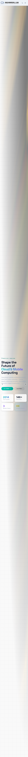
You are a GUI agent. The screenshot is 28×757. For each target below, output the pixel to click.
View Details (18, 42)
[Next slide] (25, 384)
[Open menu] (25, 3)
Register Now (6, 42)
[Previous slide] (2, 384)
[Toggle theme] (22, 3)
